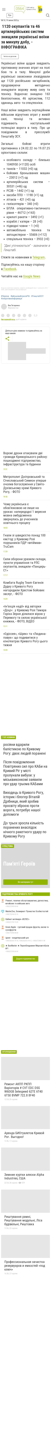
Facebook (9, 269)
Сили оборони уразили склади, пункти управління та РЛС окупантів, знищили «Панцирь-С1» (24, 564)
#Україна (5, 296)
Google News (31, 276)
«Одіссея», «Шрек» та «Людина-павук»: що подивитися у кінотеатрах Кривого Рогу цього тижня (25, 639)
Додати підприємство (25, 958)
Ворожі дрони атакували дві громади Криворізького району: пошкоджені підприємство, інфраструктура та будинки (25, 458)
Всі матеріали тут (25, 882)
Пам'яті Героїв (19, 864)
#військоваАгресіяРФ (20, 296)
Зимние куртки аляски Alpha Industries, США (24, 1176)
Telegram (39, 257)
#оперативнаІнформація (11, 298)
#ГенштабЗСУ (37, 296)
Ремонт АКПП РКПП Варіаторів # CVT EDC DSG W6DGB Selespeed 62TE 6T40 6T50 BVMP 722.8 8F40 (23, 1089)
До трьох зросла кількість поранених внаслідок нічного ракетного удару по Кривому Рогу (24, 829)
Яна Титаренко (14, 305)
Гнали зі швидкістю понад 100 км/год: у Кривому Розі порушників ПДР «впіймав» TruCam (24, 540)
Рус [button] (9, 15)
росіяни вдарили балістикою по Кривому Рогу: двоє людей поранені (24, 748)
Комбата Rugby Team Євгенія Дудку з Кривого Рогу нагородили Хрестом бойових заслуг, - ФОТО (23, 588)
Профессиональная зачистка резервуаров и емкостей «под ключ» (24, 1265)
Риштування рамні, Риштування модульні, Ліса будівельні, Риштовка (23, 1220)
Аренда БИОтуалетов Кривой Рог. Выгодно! (24, 1135)
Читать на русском (9, 56)
